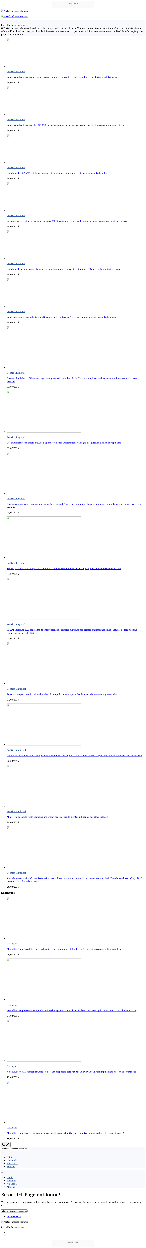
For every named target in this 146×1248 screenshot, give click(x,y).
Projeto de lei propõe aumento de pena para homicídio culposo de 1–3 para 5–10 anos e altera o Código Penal (63, 268)
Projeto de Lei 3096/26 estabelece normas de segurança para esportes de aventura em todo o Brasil (58, 172)
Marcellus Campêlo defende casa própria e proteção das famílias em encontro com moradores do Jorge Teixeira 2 (65, 1133)
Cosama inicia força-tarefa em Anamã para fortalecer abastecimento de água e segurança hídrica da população (64, 442)
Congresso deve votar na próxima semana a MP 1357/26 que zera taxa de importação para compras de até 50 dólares (67, 220)
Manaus (11, 1166)
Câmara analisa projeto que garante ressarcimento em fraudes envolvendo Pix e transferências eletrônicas (62, 77)
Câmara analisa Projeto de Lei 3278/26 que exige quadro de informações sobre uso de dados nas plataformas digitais (66, 124)
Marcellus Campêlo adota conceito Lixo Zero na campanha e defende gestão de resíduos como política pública (64, 949)
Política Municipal (16, 688)
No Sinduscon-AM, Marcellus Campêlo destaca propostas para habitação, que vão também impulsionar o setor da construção (71, 1071)
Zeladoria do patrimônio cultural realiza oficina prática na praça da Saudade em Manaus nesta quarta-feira (62, 694)
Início (10, 1157)
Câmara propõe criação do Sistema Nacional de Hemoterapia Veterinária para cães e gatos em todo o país (61, 316)
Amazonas (12, 1163)
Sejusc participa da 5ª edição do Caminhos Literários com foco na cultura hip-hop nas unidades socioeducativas (64, 568)
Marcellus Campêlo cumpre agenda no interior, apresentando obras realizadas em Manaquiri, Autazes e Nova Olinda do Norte (71, 1010)
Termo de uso (14, 1216)
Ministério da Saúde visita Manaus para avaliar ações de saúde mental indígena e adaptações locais (57, 816)
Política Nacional (16, 71)
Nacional (11, 1160)
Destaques (12, 943)
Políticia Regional (16, 372)
